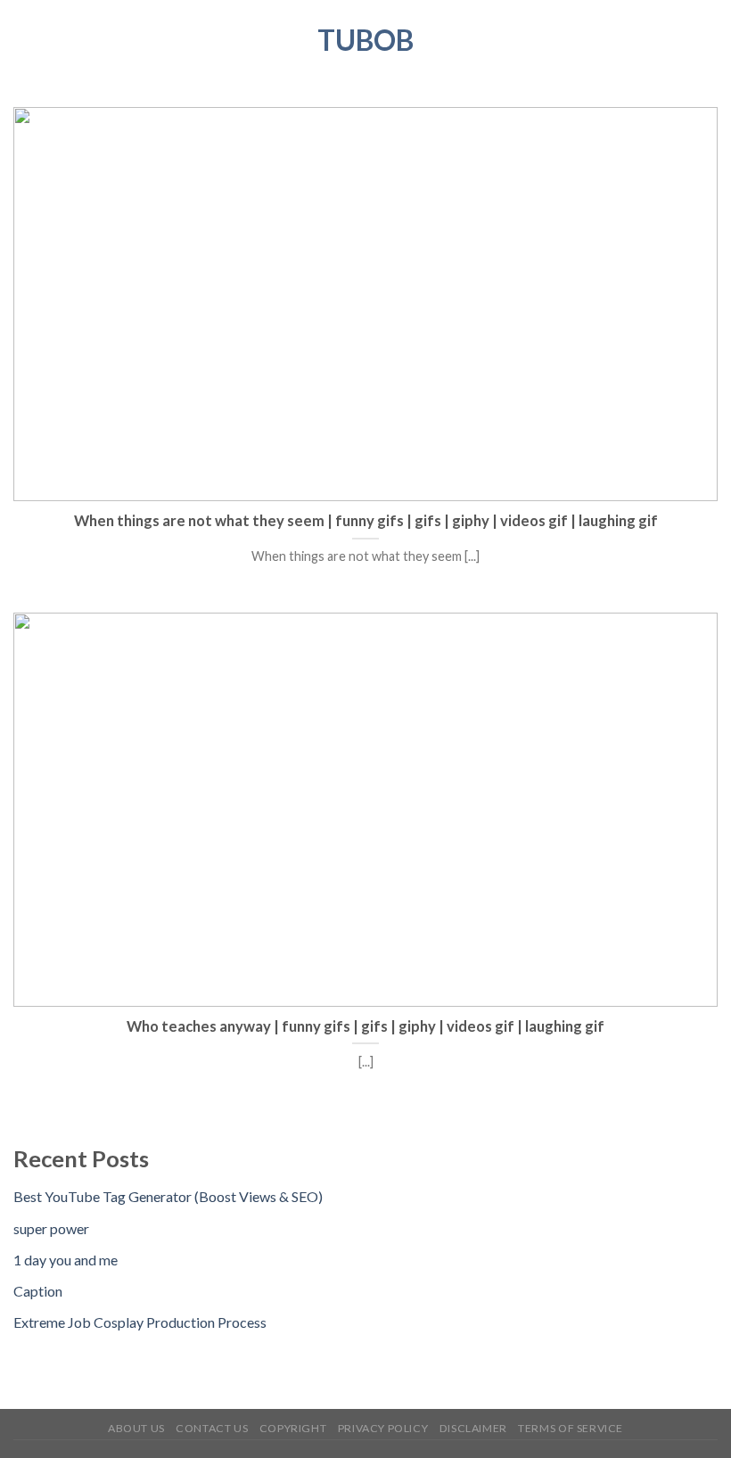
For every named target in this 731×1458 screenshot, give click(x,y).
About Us (136, 1428)
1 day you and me (65, 1259)
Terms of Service (570, 1428)
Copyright (293, 1428)
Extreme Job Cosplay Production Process (140, 1322)
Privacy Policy (383, 1428)
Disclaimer (473, 1428)
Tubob (365, 40)
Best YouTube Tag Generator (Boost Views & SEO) (168, 1196)
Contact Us (212, 1428)
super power (51, 1228)
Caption (37, 1290)
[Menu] (24, 40)
